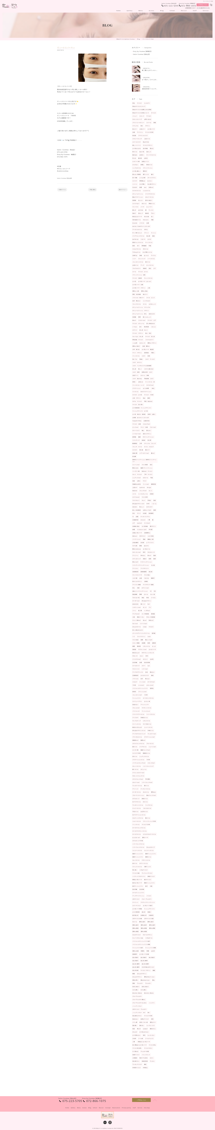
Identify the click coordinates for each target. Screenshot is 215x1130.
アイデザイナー (145, 568)
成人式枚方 (135, 957)
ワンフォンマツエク (147, 873)
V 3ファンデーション (146, 562)
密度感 (134, 200)
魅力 (152, 174)
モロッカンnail (137, 552)
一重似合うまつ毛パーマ (143, 1041)
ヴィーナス (135, 207)
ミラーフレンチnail (147, 782)
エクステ (135, 181)
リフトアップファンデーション (141, 565)
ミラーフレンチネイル (138, 844)
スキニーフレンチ (137, 138)
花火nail (135, 536)
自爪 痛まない (137, 301)
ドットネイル (136, 824)
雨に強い (135, 870)
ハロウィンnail (137, 607)
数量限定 (135, 443)
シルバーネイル (137, 821)
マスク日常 (145, 497)
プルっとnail (136, 708)
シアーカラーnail (144, 453)
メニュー (135, 116)
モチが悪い (135, 990)
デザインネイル (146, 860)
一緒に (153, 388)
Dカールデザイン (147, 934)
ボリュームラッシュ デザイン (141, 310)
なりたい (149, 181)
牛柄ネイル (151, 730)
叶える (134, 158)
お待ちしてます (147, 510)
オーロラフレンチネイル (139, 827)
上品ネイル (147, 138)
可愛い (153, 352)
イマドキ (141, 223)
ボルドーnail (136, 782)
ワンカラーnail (152, 733)
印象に (141, 359)
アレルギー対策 (145, 1051)
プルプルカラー (137, 268)
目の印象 (145, 148)
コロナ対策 (151, 536)
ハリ (134, 636)
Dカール (135, 921)
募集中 (153, 578)
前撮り (149, 912)
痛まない (152, 672)
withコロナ (149, 507)
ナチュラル (135, 125)
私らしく (141, 507)
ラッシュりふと (146, 711)
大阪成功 (151, 915)
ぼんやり (146, 545)
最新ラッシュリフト (138, 853)
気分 (150, 268)
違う (140, 326)
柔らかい (148, 430)
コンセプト (147, 103)
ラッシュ (153, 232)
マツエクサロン (148, 1048)
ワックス (151, 210)
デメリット (135, 902)
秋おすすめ (146, 142)
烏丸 (134, 103)
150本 (134, 685)
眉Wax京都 (136, 951)
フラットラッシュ (147, 168)
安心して (140, 213)
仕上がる (135, 223)
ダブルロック (136, 798)
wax (145, 187)
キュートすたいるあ (138, 938)
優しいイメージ (137, 145)
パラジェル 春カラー (138, 297)
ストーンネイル (137, 724)
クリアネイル (143, 746)
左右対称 (141, 889)
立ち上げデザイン (142, 973)
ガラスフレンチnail (138, 779)
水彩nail (151, 187)
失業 (138, 588)
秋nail (149, 555)
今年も (146, 229)
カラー (143, 665)
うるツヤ (143, 239)
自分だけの (152, 314)
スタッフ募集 (136, 643)
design (149, 487)
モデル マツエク (137, 401)
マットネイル (148, 242)
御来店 (147, 213)
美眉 (140, 187)
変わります (135, 562)
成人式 (143, 912)
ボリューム (144, 769)
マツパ (139, 513)
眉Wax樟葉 (136, 928)
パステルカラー (149, 339)
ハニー (134, 258)
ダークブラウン (152, 177)
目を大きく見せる (137, 993)
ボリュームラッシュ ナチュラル (141, 307)
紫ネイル (146, 785)
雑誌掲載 (135, 594)
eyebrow (142, 487)
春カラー (145, 294)
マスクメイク (136, 669)
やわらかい (146, 219)
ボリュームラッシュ (138, 194)
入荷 (140, 443)
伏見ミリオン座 (143, 1022)
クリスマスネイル (150, 194)
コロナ (143, 356)
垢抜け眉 (135, 453)
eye (149, 665)
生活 (146, 672)
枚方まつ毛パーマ (137, 883)
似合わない (135, 1019)
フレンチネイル (137, 304)
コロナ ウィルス (150, 359)
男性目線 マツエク (138, 339)
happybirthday (137, 420)
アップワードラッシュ (138, 896)
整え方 (139, 1028)
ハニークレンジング (148, 766)
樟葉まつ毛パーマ (137, 879)
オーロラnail (151, 682)
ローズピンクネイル (148, 698)
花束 (134, 481)
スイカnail (147, 523)
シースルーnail (137, 433)
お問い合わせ (147, 119)
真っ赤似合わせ (151, 323)
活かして (148, 151)
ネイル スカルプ (149, 446)
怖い (149, 1012)
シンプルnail (146, 301)
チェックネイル (148, 278)
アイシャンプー (145, 704)
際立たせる (135, 468)
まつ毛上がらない (144, 1032)
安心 (134, 513)
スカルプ (135, 682)
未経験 (143, 643)
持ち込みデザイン (146, 601)
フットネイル (136, 356)
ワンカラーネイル (137, 785)
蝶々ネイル (135, 769)
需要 (142, 640)
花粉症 (145, 268)
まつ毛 (134, 281)
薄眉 (148, 951)
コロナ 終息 (136, 372)
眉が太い (141, 1025)
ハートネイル (151, 258)
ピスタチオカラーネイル (149, 834)
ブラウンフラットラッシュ (148, 902)
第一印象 (135, 177)
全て (138, 245)
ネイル (145, 304)
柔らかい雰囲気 (137, 174)
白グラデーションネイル (139, 815)
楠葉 (154, 970)
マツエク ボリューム (138, 323)
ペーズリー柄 (136, 471)
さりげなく (135, 164)
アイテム (153, 255)
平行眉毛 (147, 779)
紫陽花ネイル (146, 753)
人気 (149, 288)
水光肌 (144, 513)
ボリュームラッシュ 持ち (140, 314)
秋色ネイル (149, 164)
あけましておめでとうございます (141, 226)
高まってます (148, 640)
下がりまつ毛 (136, 597)
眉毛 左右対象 (137, 294)
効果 (150, 558)
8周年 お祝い (152, 414)
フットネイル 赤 (150, 382)
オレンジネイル (137, 766)
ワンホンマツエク (137, 1064)
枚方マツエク (147, 879)
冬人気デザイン (152, 184)
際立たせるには (137, 549)
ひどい (152, 1058)
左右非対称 (147, 662)
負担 (154, 555)
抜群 (154, 558)
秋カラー (135, 129)
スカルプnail (146, 424)
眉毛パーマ (145, 837)
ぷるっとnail (149, 685)
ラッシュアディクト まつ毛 (140, 411)
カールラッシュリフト (138, 892)
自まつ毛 (141, 151)
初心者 (150, 571)
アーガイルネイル (137, 229)
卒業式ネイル (144, 717)
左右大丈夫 (135, 604)
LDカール (145, 477)
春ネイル (147, 262)
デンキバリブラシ (145, 516)
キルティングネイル (138, 818)
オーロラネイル (137, 834)
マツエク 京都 (137, 424)
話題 (137, 516)
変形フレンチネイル (138, 242)
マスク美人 (147, 575)
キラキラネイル (137, 190)
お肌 (140, 578)
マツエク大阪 (136, 873)
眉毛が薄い (135, 980)
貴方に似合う (148, 200)
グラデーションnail (149, 737)
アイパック (135, 789)
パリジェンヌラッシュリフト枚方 (141, 941)
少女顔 (134, 1038)
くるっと (153, 326)
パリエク (149, 896)
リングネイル (148, 805)
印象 (152, 219)
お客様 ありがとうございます (141, 417)
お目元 (146, 158)
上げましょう (152, 304)
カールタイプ (136, 665)
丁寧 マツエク (148, 474)
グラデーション (137, 388)
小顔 (134, 617)
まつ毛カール (146, 549)
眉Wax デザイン (152, 343)
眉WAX (145, 171)
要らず (134, 210)
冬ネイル (144, 203)
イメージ (135, 184)
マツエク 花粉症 (137, 278)
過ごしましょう (147, 317)
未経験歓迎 (135, 571)
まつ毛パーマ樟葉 (137, 909)
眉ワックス (146, 174)
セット (150, 490)
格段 (153, 236)
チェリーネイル (137, 808)
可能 (150, 245)
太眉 (147, 223)
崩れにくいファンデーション (140, 591)
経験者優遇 (144, 571)
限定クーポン (140, 617)
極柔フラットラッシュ (146, 468)
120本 (146, 695)
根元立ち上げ (136, 652)
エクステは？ (136, 203)
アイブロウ (135, 717)
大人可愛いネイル (147, 252)
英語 (134, 1028)
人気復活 (135, 1058)
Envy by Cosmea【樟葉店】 (142, 51)
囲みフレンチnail (151, 795)
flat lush (135, 623)
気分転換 (146, 326)
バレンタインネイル (138, 262)
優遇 (134, 646)
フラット (146, 232)
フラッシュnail (142, 691)
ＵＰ (154, 268)
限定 (143, 597)
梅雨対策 (153, 484)
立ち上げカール (137, 626)
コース (134, 494)
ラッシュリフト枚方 (138, 947)
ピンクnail (135, 427)
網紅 (145, 1064)
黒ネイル (147, 818)
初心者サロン (136, 1061)
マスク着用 (145, 464)
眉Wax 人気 (136, 291)
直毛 (144, 1035)
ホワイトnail (145, 588)
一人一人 (154, 503)
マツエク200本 (149, 132)
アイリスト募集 (137, 584)
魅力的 (140, 158)
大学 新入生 (136, 349)
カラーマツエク (137, 905)
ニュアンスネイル (144, 756)
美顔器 (134, 649)
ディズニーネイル (145, 789)
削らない (147, 678)
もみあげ (145, 1028)
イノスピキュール (143, 494)
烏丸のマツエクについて (139, 106)
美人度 (148, 236)
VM (155, 591)
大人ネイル (146, 792)
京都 (134, 132)
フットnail (146, 484)
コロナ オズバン (137, 362)
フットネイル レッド (138, 385)
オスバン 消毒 (145, 375)
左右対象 (135, 662)
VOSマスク (142, 536)
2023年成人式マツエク (148, 967)
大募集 (146, 581)
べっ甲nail (147, 610)
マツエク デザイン (138, 333)
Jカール (146, 594)
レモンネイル (146, 720)
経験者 (154, 643)
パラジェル (135, 678)
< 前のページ (62, 189)
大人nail (143, 520)
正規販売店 (135, 520)
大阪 (151, 886)
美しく (140, 369)
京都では (135, 255)
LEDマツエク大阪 (149, 918)
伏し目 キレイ (143, 330)
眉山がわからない (145, 980)
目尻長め (146, 352)
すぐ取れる (135, 1051)
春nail (134, 320)
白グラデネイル (137, 802)
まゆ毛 (152, 659)
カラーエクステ (137, 142)
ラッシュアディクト (149, 909)
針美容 (152, 494)
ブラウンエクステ (143, 135)
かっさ (154, 646)
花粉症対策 (145, 1061)
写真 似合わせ (148, 401)
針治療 (134, 456)
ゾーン (134, 610)
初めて (134, 213)
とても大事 (142, 177)
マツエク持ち (152, 1045)
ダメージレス (136, 430)
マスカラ (151, 626)
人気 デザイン (137, 398)
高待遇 (139, 646)
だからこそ (142, 343)
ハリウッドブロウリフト (139, 876)
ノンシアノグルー (137, 1006)
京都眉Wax (147, 533)
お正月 (153, 951)
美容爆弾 (151, 513)
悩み (144, 398)
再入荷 (149, 440)
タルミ (141, 656)
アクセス (148, 116)
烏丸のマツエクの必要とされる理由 (142, 109)
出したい (140, 200)
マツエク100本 (148, 1015)
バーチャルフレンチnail (139, 763)
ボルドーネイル (149, 197)
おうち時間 (146, 388)
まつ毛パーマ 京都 (138, 284)
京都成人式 (144, 915)
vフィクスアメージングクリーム (141, 633)
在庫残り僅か (136, 526)
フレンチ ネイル (137, 446)
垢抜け (145, 558)
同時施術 (144, 245)
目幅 (140, 255)
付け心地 (146, 216)
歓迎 (149, 643)
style (149, 636)
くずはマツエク (143, 870)
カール (134, 271)
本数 (155, 122)
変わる (152, 148)
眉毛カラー (153, 1022)
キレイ (143, 500)
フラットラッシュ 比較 (139, 275)
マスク (144, 481)
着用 (155, 510)
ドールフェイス (149, 1038)
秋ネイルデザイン (137, 581)
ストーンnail (136, 464)
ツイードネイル (151, 714)
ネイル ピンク (151, 297)
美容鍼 (153, 614)
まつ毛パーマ (151, 129)
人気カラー (142, 129)
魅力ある (135, 155)
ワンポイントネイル (138, 805)
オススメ (145, 659)
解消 (149, 398)
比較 (149, 356)
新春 (152, 675)
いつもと (135, 326)
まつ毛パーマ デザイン (139, 288)
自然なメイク (145, 161)
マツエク (139, 103)
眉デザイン (153, 526)
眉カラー (147, 450)
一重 (149, 520)
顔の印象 (135, 889)
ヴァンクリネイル (137, 866)
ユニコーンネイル (137, 850)
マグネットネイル (146, 708)
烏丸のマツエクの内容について (141, 113)
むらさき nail (136, 837)
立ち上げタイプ (151, 847)
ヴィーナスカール (151, 155)
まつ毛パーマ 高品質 (148, 349)
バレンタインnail (137, 695)
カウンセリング (137, 558)
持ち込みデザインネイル (139, 730)
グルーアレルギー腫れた (139, 999)
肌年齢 (153, 633)
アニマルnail (136, 614)
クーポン (153, 597)
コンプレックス (150, 1025)
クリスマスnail (137, 659)
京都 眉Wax (146, 346)
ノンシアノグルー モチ (139, 1012)
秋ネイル (135, 151)
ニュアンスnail (137, 477)
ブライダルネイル (137, 737)
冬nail (145, 620)
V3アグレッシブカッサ (148, 652)
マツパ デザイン (137, 352)
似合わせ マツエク (147, 471)
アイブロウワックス (138, 672)
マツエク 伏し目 (150, 336)
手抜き (149, 500)
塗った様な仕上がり (138, 630)
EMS (147, 656)
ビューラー (149, 207)
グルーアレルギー (137, 996)
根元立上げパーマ (137, 216)
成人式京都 (135, 970)
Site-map (147, 1107)
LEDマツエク (136, 899)
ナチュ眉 (135, 1022)
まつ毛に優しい (137, 171)
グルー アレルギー (147, 899)
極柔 (139, 437)
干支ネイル (135, 811)
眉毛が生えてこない (149, 977)
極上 (143, 430)
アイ (150, 607)
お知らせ (140, 382)
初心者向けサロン (137, 1015)
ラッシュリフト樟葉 (150, 947)
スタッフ (141, 116)
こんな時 (135, 343)
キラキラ (135, 450)
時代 (144, 552)
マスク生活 (135, 640)
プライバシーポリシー (138, 122)
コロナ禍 (135, 578)
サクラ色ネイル (147, 724)
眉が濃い (135, 1025)
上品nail (135, 487)
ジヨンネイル (146, 646)
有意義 (134, 317)
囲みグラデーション (138, 197)
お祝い (139, 481)
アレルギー (140, 983)
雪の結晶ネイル (137, 219)
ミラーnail (145, 669)
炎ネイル (135, 863)
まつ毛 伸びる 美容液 (139, 414)
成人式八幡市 (144, 960)
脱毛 (134, 245)
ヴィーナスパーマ (137, 575)
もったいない (151, 1035)
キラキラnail (150, 385)
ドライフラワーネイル (138, 714)
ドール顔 (140, 1038)
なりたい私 (147, 701)
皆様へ (134, 382)
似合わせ (135, 490)
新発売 (134, 691)
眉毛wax (153, 792)
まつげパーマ (152, 649)
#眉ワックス (147, 866)
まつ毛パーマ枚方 (147, 905)
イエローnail (141, 320)
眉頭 (134, 983)
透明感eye (142, 181)
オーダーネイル (137, 792)
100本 (148, 759)
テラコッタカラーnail (138, 772)
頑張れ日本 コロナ (147, 372)
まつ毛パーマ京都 (144, 954)
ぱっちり (146, 255)
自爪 (142, 678)
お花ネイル (135, 265)
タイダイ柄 (135, 750)
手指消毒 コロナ (149, 378)
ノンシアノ (152, 1003)
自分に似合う (136, 986)
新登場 (134, 437)
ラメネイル (135, 391)
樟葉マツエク (151, 876)
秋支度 (134, 135)
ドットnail (142, 682)
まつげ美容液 (136, 912)
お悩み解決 (135, 542)
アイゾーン (135, 555)
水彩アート (135, 375)
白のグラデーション (146, 391)
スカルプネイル (137, 249)
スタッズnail (151, 763)
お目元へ (141, 155)
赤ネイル (135, 756)
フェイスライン (141, 636)
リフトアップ (136, 440)
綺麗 (134, 529)
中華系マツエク (137, 1067)
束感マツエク (136, 1054)
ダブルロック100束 (138, 840)
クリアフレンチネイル (138, 236)
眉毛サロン (153, 1028)
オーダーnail (136, 601)
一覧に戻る (92, 189)
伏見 (152, 1019)
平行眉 (150, 529)
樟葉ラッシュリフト (149, 883)
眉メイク (143, 604)
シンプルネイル (137, 168)
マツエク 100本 (149, 395)
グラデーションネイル (138, 759)
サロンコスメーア (137, 119)
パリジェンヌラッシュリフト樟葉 (141, 944)
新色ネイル (145, 798)
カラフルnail (136, 497)
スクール (149, 122)
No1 (149, 604)
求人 (134, 588)
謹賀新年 (135, 954)
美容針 (143, 440)
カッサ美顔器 (145, 614)
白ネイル (145, 802)
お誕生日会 (147, 420)
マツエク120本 (146, 824)
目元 (151, 464)
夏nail (153, 453)
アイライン (140, 132)
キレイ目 (152, 594)
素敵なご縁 (151, 539)
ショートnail (152, 746)
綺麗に (142, 164)
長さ (142, 125)
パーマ (142, 207)
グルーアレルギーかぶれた (140, 1003)
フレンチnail (143, 490)
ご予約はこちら (202, 4)
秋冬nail (151, 620)
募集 (140, 545)
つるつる (146, 578)
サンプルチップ (137, 720)
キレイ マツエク (137, 474)
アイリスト (135, 568)
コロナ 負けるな (137, 378)
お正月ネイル (144, 811)
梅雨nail (143, 740)
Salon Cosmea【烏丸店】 (64, 178)
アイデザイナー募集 (148, 584)
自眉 (140, 662)
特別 (147, 597)
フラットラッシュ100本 (149, 821)
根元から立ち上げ (137, 727)
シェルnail (141, 685)
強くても (135, 359)
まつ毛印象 (145, 526)
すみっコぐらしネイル (138, 776)
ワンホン (152, 1061)
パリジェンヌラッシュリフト (140, 688)
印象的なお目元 (137, 484)
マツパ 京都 (144, 427)
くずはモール (148, 938)
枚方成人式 (135, 915)
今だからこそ (151, 552)
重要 (140, 594)
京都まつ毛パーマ (137, 533)
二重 (134, 1041)
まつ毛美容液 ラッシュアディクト (142, 408)
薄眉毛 (142, 951)
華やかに (143, 555)
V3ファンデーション (148, 437)
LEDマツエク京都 (137, 918)
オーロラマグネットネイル (140, 831)
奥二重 (140, 610)
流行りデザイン (147, 433)
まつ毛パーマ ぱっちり (144, 281)
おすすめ (140, 210)
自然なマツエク (145, 1019)
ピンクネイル (150, 265)
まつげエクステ (145, 675)
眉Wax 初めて (136, 346)
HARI (148, 503)
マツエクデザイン (147, 145)
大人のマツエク (137, 934)
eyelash (139, 523)
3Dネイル (145, 249)
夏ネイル (135, 746)
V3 (151, 591)
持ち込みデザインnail (138, 503)
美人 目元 (148, 333)
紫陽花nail (135, 740)
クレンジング (141, 258)
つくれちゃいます (142, 529)
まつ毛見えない (137, 1035)
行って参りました (137, 232)
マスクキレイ (136, 500)
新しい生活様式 (137, 510)
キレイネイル (136, 860)
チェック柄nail (137, 620)
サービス (153, 113)
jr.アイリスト (150, 542)
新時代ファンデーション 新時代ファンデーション (144, 460)
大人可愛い (142, 184)
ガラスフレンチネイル (138, 743)
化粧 (154, 500)
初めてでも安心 (143, 1058)
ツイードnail (143, 623)
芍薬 (151, 477)
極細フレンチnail (145, 750)
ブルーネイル (150, 743)
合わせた (135, 507)
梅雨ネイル (148, 857)
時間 (139, 317)
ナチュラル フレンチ (150, 443)
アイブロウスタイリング (139, 733)
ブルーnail (153, 427)
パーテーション (137, 539)
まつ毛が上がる (137, 148)
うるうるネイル (147, 808)
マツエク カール (143, 271)
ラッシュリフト (137, 698)
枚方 (146, 886)
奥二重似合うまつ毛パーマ (140, 1045)
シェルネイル (146, 190)
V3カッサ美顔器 (150, 617)
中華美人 (145, 1067)
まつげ (149, 239)
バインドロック (146, 1054)
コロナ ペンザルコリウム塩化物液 (142, 365)
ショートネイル (148, 727)
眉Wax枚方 (142, 921)
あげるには (135, 239)
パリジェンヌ (136, 711)
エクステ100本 (137, 753)
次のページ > (122, 189)
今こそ (145, 607)
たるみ (145, 626)
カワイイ (135, 330)
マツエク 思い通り (138, 404)
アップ (142, 265)
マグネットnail (142, 649)
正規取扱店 (135, 675)
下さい (153, 213)
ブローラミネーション (138, 795)
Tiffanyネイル (136, 252)
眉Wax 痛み (144, 291)
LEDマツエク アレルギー (140, 1009)
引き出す (135, 187)
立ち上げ (135, 1032)
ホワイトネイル (143, 863)
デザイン (147, 125)
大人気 (153, 565)
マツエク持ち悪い (137, 1048)
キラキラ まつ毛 (137, 395)
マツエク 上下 (152, 320)
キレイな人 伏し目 (138, 336)
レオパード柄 (136, 161)
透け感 (141, 450)
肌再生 (152, 688)
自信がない (135, 704)
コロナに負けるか (149, 369)
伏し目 (134, 369)
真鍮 (144, 539)
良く (152, 216)
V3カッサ (135, 656)
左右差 (142, 542)
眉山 (153, 980)
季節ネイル (152, 203)
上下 (134, 523)
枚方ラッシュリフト (138, 886)
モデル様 (135, 545)
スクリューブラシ (137, 701)
